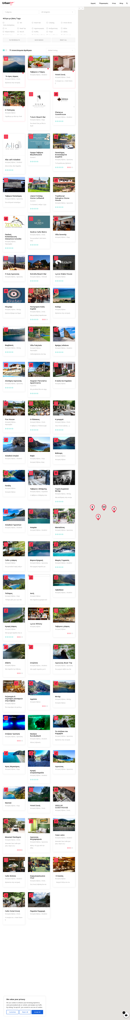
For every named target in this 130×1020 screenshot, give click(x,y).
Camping (51, 23)
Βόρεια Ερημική (36, 560)
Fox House (10, 419)
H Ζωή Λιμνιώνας (12, 274)
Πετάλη (8, 486)
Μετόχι (18, 309)
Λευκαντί (32, 157)
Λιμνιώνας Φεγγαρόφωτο (36, 838)
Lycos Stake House (63, 274)
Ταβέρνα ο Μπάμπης (38, 489)
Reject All (25, 1012)
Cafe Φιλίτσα (10, 876)
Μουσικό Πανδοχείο (13, 837)
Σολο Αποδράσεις (8, 25)
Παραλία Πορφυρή (37, 911)
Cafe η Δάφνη (11, 560)
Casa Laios (60, 835)
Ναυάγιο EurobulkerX (35, 735)
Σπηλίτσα (34, 663)
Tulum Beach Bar (38, 117)
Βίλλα (65, 28)
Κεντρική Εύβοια (10, 79)
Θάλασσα (62, 646)
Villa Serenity (60, 235)
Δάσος (65, 32)
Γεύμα (51, 32)
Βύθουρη (58, 453)
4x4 (21, 23)
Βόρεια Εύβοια (9, 32)
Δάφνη (8, 663)
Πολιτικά (44, 277)
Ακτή (32, 593)
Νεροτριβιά (8, 244)
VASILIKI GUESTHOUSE (61, 807)
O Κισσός (59, 876)
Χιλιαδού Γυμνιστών (13, 525)
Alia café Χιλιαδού (12, 160)
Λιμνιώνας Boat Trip (63, 663)
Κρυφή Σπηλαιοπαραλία (37, 772)
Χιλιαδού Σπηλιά (12, 456)
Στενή (18, 79)
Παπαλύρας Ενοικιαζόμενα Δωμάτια (61, 155)
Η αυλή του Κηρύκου (63, 381)
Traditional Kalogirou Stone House (62, 198)
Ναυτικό (8, 803)
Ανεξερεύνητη (53, 28)
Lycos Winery (36, 624)
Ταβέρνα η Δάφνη (62, 626)
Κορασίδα (33, 386)
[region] (25, 1006)
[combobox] (57, 12)
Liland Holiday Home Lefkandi (37, 197)
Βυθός (36, 32)
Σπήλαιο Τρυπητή (12, 734)
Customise (12, 1012)
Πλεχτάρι (8, 307)
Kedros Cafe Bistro (38, 232)
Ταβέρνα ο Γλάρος (37, 72)
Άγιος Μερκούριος (12, 766)
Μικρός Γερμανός (62, 560)
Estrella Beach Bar (38, 274)
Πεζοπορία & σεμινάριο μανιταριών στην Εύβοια (14, 699)
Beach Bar (37, 23)
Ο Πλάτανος (35, 419)
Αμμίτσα (33, 699)
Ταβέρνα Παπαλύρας (13, 196)
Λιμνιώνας (70, 159)
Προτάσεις (62, 609)
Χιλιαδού (44, 75)
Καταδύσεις (12, 717)
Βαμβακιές (9, 345)
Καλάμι (58, 307)
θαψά (32, 456)
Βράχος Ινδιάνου (62, 345)
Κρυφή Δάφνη (11, 626)
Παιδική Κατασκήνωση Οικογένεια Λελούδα (13, 237)
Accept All (37, 1012)
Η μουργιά (59, 419)
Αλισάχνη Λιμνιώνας (13, 381)
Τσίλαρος (9, 593)
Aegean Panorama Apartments (38, 382)
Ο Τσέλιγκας (10, 110)
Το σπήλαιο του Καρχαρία (61, 732)
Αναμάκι (33, 527)
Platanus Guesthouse (60, 113)
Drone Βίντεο (67, 23)
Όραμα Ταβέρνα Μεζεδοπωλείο (36, 154)
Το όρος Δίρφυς (11, 76)
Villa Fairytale (36, 345)
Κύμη (43, 120)
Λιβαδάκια (59, 590)
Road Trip (23, 28)
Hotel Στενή (60, 75)
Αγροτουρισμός (39, 28)
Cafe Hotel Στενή (12, 911)
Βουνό (22, 32)
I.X (6, 28)
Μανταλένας (60, 527)
